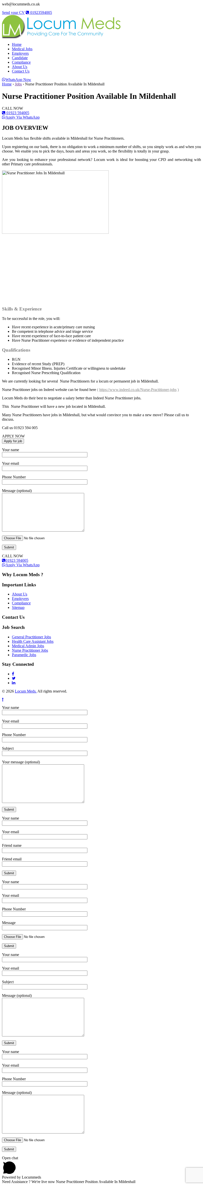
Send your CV (13, 12)
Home (17, 44)
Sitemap (18, 607)
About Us (19, 67)
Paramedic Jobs (24, 655)
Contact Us (20, 71)
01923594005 (40, 12)
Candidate (20, 58)
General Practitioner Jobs (31, 637)
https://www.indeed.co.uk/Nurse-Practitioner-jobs (138, 389)
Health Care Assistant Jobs (32, 641)
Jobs (18, 84)
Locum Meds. (26, 691)
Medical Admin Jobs (28, 646)
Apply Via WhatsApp (22, 117)
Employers (20, 53)
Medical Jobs (22, 49)
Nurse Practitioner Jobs (30, 650)
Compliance (21, 62)
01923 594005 (17, 113)
